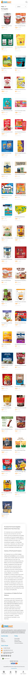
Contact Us (3, 641)
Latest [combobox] (18, 6)
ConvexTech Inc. (14, 668)
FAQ (2, 638)
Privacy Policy (17, 638)
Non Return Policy (17, 641)
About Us (3, 640)
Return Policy (17, 640)
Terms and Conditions (18, 643)
